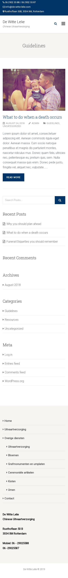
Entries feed (12, 363)
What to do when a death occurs (32, 117)
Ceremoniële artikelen (21, 472)
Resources (11, 319)
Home (8, 420)
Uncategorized (12, 126)
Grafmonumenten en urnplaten (26, 464)
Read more (13, 177)
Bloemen (13, 455)
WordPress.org (14, 381)
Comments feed (15, 372)
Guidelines (53, 123)
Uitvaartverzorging (15, 429)
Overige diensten (14, 438)
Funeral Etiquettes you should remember (32, 241)
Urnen (11, 490)
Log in (8, 354)
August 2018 (13, 285)
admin (35, 123)
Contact (9, 498)
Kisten (12, 481)
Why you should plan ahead (24, 224)
